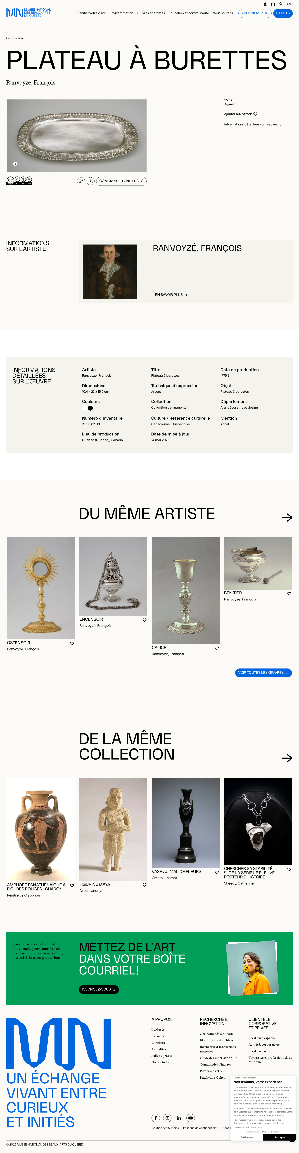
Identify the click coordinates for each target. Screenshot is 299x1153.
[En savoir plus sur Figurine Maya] (113, 829)
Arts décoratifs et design (239, 407)
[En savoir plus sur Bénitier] (258, 563)
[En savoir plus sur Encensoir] (113, 576)
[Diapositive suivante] (287, 517)
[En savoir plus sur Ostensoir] (41, 588)
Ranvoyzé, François (97, 375)
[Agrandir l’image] (81, 181)
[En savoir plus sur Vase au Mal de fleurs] (186, 823)
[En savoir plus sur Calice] (186, 590)
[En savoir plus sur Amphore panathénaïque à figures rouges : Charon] (41, 829)
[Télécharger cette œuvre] (90, 181)
